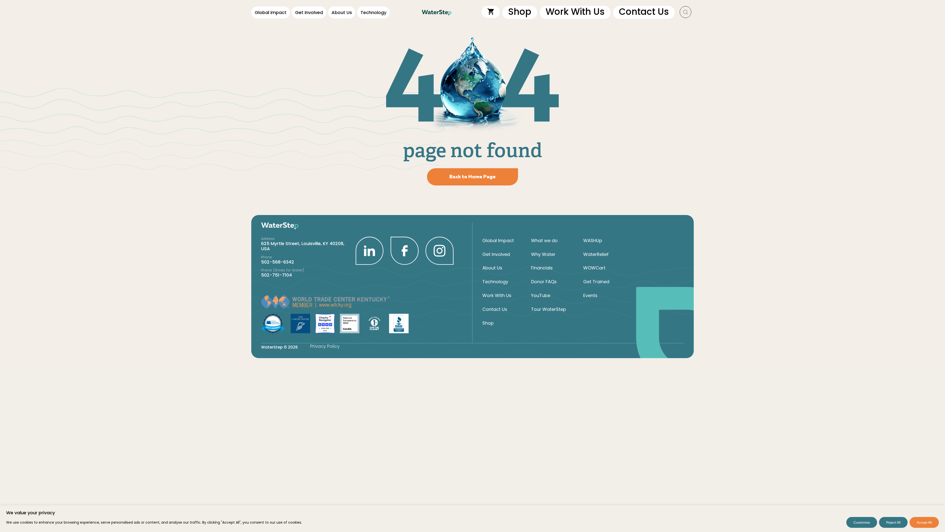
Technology (373, 12)
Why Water (543, 254)
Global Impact (270, 12)
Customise (861, 522)
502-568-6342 (277, 262)
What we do (544, 240)
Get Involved (309, 12)
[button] (686, 12)
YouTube (540, 295)
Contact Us (494, 309)
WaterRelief (596, 254)
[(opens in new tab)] (370, 250)
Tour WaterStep (548, 309)
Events (590, 295)
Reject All (893, 522)
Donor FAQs (544, 282)
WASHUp (592, 240)
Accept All (924, 522)
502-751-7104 (276, 275)
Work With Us (496, 295)
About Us (341, 12)
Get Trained (596, 282)
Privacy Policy (325, 346)
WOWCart (594, 268)
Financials (542, 268)
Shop (488, 323)
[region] (472, 518)
